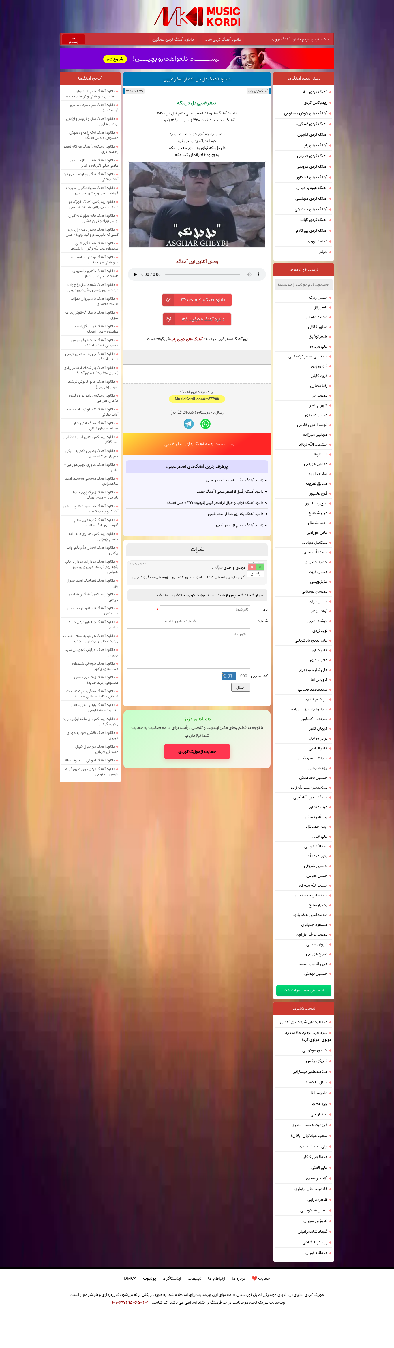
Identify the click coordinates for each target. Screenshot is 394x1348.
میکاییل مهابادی (314, 542)
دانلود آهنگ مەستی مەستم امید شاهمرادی (91, 481)
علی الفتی (319, 1167)
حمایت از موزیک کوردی (197, 751)
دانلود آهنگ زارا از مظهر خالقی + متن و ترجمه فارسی (93, 707)
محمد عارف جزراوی (311, 934)
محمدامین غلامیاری (310, 914)
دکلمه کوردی (317, 241)
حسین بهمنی (315, 973)
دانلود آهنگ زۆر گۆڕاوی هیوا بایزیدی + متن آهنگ (95, 495)
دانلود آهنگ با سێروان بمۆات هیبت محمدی (94, 301)
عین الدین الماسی (312, 963)
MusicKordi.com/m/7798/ (197, 399)
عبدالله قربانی (315, 846)
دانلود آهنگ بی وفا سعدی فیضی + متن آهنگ (91, 356)
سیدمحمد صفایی (312, 689)
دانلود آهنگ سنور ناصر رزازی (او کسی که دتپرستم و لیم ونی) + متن (92, 232)
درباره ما (238, 1278)
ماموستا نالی (317, 1092)
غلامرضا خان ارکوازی (310, 1188)
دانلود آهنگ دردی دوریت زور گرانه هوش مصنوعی (91, 771)
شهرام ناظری (317, 405)
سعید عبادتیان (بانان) (309, 1135)
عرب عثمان (318, 807)
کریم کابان (319, 375)
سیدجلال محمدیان (311, 895)
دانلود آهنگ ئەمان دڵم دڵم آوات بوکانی (92, 550)
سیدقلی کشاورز (314, 718)
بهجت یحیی (317, 767)
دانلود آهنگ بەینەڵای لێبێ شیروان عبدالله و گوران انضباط (94, 246)
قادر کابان (319, 650)
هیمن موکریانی (314, 1050)
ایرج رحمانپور (316, 503)
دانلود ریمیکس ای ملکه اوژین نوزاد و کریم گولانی (90, 721)
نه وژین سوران (315, 1220)
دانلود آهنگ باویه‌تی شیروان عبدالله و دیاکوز (95, 666)
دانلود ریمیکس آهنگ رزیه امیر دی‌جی (93, 597)
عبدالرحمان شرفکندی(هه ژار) (302, 1022)
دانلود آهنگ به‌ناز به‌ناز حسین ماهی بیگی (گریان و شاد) (94, 163)
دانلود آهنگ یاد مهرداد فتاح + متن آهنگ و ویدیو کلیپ (90, 508)
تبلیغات (194, 1278)
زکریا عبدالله (317, 856)
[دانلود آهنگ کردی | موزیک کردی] (197, 16)
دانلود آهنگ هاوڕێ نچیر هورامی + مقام (91, 467)
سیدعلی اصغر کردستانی (307, 356)
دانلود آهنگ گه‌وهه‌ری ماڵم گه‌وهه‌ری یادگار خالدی (96, 522)
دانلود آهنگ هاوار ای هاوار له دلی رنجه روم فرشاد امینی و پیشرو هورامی (91, 566)
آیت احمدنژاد (316, 826)
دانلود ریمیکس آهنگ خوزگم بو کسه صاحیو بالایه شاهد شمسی (93, 204)
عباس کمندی (316, 415)
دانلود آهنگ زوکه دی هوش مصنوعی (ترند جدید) (96, 680)
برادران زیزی (317, 738)
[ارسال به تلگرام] (189, 424)
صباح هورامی (316, 954)
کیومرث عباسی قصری (309, 1124)
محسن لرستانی (314, 591)
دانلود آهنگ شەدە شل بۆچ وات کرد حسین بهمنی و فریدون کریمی (92, 287)
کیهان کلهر (318, 728)
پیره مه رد (319, 1103)
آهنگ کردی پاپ (258, 91)
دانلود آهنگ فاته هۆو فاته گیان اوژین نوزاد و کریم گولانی (93, 218)
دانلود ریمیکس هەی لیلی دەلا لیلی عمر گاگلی (90, 439)
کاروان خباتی (316, 944)
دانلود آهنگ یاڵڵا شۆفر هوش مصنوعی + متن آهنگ (94, 342)
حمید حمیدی (316, 562)
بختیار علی (319, 1114)
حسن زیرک (318, 297)
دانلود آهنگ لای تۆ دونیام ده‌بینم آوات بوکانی (92, 412)
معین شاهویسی (313, 1210)
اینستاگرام (172, 1278)
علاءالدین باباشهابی (311, 640)
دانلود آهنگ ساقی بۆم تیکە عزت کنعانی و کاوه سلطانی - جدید (92, 694)
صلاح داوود (318, 473)
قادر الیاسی (318, 748)
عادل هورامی (317, 532)
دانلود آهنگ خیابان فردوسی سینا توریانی (91, 652)
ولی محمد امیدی (313, 1146)
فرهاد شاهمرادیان (312, 1231)
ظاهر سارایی (317, 1199)
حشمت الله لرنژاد (313, 444)
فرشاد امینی (317, 620)
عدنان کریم (318, 571)
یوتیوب (149, 1278)
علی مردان (318, 346)
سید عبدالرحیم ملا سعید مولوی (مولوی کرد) (308, 1036)
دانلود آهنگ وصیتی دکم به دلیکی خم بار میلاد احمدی (91, 453)
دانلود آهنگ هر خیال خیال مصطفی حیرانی (96, 749)
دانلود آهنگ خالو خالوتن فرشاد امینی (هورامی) (93, 384)
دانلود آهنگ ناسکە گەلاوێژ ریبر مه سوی (91, 315)
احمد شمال (317, 522)
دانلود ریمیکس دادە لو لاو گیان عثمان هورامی (93, 398)
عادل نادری (318, 660)
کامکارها (320, 454)
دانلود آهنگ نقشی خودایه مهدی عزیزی (92, 735)
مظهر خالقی (317, 326)
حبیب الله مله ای (313, 885)
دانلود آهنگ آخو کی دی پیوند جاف (89, 760)
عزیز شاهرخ (318, 513)
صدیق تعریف (316, 483)
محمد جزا (319, 395)
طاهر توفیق (318, 336)
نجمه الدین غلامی (312, 424)
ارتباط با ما (216, 1278)
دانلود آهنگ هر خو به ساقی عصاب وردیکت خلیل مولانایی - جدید (90, 638)
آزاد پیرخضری (316, 1178)
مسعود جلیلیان (314, 924)
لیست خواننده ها (304, 269)
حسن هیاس (316, 875)
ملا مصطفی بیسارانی (310, 1071)
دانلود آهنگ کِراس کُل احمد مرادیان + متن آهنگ (96, 329)
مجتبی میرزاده (315, 434)
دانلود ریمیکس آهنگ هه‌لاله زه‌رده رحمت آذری (90, 149)
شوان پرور (319, 366)
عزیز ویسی (318, 581)
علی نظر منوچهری (313, 669)
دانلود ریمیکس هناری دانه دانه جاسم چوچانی (93, 536)
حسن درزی (318, 601)
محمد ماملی (316, 317)
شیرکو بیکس (316, 1060)
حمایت (261, 1278)
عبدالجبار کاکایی (314, 1156)
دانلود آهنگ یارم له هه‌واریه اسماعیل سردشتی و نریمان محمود (91, 93)
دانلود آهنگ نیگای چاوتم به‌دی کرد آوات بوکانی (90, 176)
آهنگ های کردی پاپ (186, 339)
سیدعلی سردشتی (312, 758)
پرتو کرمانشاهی (315, 1242)
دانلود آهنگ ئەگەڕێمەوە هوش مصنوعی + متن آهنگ (93, 135)
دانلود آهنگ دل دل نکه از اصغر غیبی (197, 79)
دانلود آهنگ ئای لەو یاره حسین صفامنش (92, 611)
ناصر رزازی (319, 307)
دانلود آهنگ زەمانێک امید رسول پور (92, 583)
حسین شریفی (315, 865)
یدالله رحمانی (316, 816)
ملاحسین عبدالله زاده (309, 787)
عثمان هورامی (315, 464)
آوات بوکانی (318, 611)
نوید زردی (319, 630)
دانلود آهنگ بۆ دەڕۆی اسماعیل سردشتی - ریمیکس (93, 259)
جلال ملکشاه (316, 1082)
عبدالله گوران (316, 1252)
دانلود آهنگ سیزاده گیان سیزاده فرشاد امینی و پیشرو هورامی (92, 190)
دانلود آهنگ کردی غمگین (173, 39)
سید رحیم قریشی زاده (309, 709)
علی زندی (319, 836)
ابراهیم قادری (316, 699)
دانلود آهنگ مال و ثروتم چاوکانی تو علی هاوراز (92, 121)
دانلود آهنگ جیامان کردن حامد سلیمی (93, 624)
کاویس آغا (319, 679)
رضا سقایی (318, 385)
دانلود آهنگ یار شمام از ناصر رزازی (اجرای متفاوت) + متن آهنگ (91, 370)
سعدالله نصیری (314, 552)
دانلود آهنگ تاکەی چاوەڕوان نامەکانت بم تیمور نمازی (95, 273)
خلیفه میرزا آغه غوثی (310, 797)
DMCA (130, 1278)
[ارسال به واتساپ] (205, 424)
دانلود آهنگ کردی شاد (223, 39)
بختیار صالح (318, 905)
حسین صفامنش (313, 777)
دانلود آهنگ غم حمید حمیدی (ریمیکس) (94, 107)
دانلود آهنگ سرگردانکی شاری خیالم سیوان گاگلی (94, 425)
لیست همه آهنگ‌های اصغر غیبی (195, 444)
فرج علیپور (318, 493)
